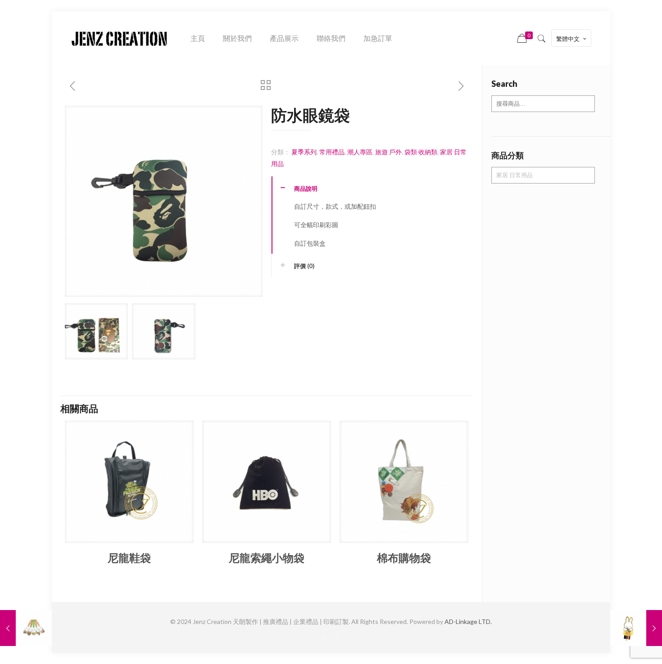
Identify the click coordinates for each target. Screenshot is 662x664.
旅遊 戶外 (388, 152)
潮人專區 (359, 152)
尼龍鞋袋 (129, 557)
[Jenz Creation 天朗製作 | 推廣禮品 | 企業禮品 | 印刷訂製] (119, 38)
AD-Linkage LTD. (468, 621)
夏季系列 (304, 152)
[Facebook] (325, 637)
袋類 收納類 (420, 152)
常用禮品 (332, 152)
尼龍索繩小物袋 (266, 557)
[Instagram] (337, 637)
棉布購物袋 (404, 557)
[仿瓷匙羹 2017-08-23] (26, 628)
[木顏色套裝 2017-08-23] (636, 628)
